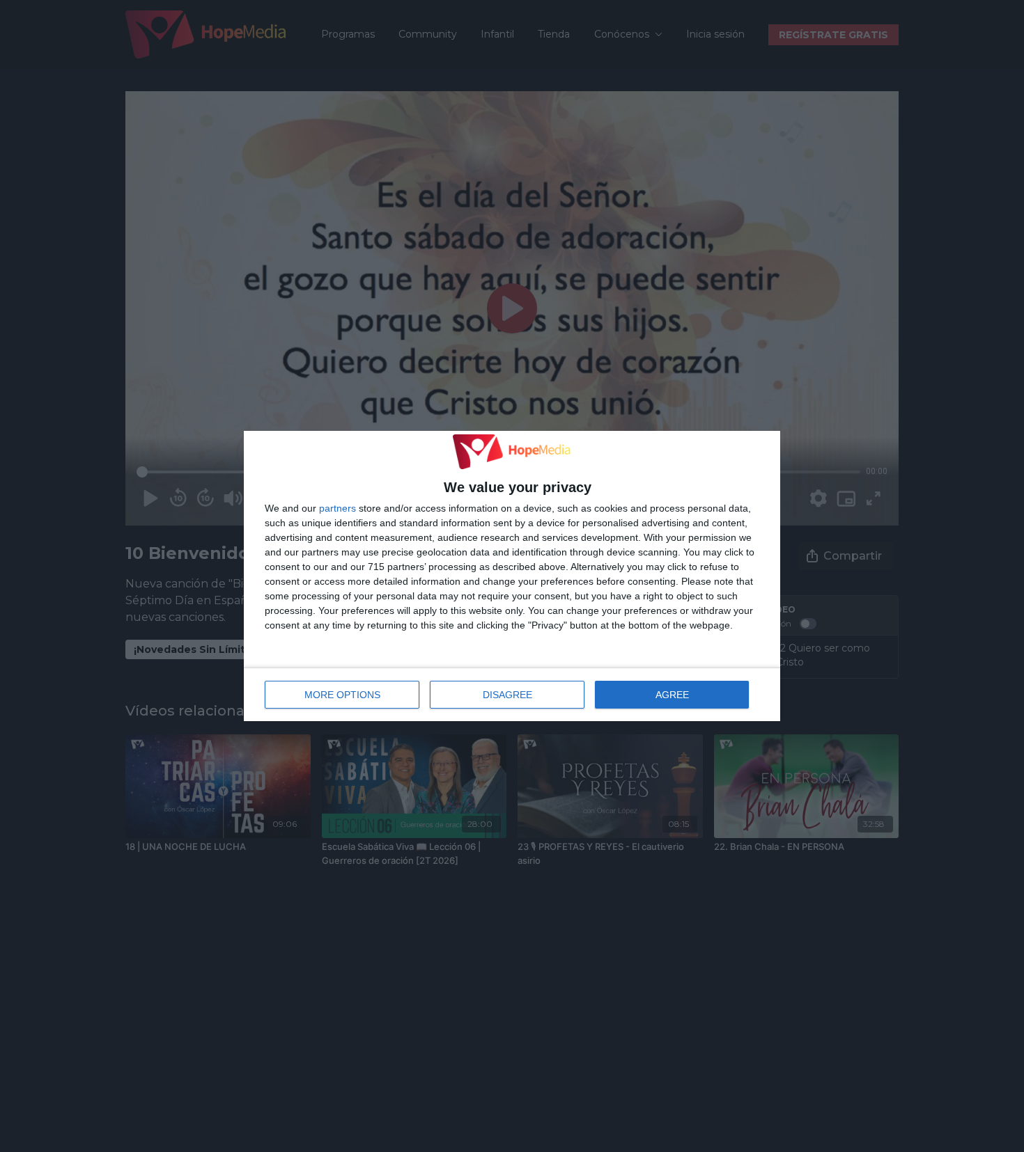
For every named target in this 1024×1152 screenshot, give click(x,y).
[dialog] (512, 576)
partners (337, 508)
